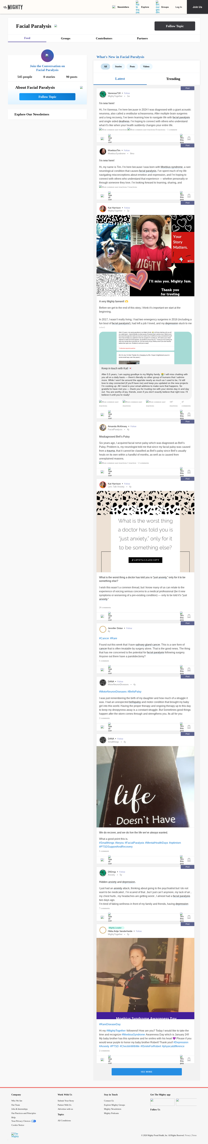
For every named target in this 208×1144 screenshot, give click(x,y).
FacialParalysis (115, 429)
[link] (13, 7)
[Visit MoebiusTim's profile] (103, 151)
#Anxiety (104, 1046)
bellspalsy (135, 702)
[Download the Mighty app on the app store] (162, 1102)
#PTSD (114, 1046)
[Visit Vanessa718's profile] (103, 94)
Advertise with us (65, 1109)
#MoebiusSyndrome (133, 1034)
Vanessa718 (114, 93)
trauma (111, 450)
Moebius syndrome (172, 167)
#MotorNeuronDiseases (113, 691)
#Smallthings (106, 842)
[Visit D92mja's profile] (103, 873)
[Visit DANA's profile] (103, 682)
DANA (111, 681)
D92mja (112, 871)
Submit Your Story (66, 1100)
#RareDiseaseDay (110, 1024)
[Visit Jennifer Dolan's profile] (103, 629)
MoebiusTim (114, 150)
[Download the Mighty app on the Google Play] (188, 1102)
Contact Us (109, 1100)
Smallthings (113, 742)
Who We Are (16, 1100)
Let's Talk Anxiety (116, 486)
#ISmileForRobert (151, 1046)
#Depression (181, 1042)
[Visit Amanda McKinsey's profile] (103, 427)
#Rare (113, 638)
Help (13, 1117)
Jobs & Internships (19, 1109)
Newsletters (123, 6)
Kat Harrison (114, 207)
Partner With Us (64, 1105)
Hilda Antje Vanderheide (120, 931)
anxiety (162, 577)
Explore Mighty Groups (114, 1105)
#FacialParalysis (134, 842)
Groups (165, 6)
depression (171, 323)
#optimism (175, 842)
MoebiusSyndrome (116, 153)
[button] (175, 26)
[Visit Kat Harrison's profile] (103, 209)
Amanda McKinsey (118, 426)
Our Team (15, 1105)
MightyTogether (115, 96)
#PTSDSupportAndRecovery (116, 846)
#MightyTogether (116, 1030)
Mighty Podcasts (111, 1113)
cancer (103, 648)
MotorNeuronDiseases (118, 684)
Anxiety (111, 875)
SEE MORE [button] (146, 1072)
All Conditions (64, 1120)
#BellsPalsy (134, 691)
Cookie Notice (17, 1125)
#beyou (119, 842)
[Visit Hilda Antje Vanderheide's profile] (103, 930)
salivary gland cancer (148, 644)
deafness (124, 121)
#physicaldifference (173, 1046)
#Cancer (104, 638)
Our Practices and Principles (23, 1113)
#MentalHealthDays (156, 842)
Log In (179, 6)
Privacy (188, 1135)
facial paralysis (181, 117)
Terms (194, 1135)
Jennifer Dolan (116, 628)
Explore (145, 6)
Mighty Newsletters (112, 1109)
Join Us (197, 7)
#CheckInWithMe (130, 1046)
